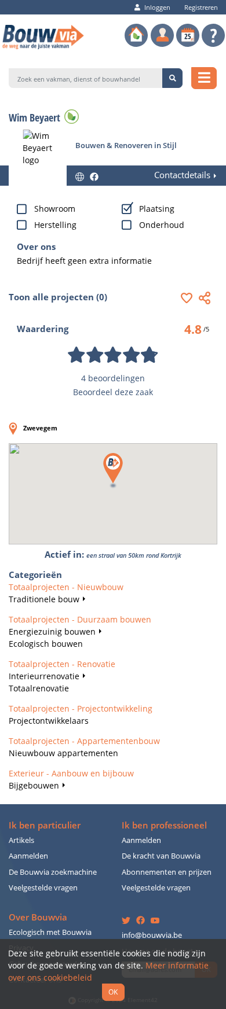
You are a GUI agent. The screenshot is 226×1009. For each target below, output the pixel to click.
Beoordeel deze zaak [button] (113, 391)
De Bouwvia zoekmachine (53, 872)
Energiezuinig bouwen (52, 631)
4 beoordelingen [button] (113, 378)
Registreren (201, 7)
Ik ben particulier (45, 825)
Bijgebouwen (34, 785)
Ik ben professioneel (164, 825)
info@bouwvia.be (152, 935)
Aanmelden (28, 856)
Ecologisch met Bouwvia (50, 932)
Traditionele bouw (44, 599)
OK (113, 991)
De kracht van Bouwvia (161, 856)
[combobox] (86, 78)
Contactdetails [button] (182, 175)
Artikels (21, 840)
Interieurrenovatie (44, 676)
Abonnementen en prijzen (167, 872)
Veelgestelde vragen (43, 888)
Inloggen (157, 7)
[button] (189, 298)
